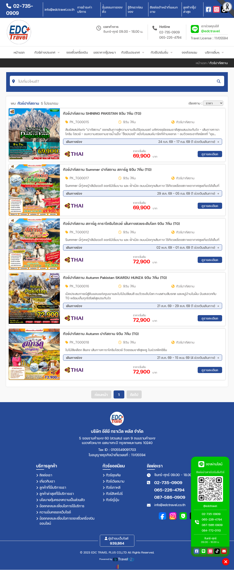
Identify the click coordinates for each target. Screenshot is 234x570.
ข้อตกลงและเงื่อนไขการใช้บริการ (62, 505)
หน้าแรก (201, 63)
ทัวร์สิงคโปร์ (114, 493)
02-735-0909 (169, 32)
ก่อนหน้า (101, 394)
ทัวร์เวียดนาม (115, 481)
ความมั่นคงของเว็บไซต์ (55, 512)
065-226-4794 (170, 37)
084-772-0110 (211, 530)
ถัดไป (134, 394)
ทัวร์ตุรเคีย (113, 474)
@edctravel (210, 30)
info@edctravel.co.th (169, 504)
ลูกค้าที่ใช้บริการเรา (53, 487)
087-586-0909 (169, 497)
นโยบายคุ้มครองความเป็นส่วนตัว (62, 499)
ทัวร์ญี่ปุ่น (112, 499)
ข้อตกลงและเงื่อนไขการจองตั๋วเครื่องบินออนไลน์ (67, 521)
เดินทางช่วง (140, 141)
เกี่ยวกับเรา (47, 481)
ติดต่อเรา (46, 474)
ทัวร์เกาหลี (113, 487)
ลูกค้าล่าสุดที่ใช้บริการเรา (57, 493)
